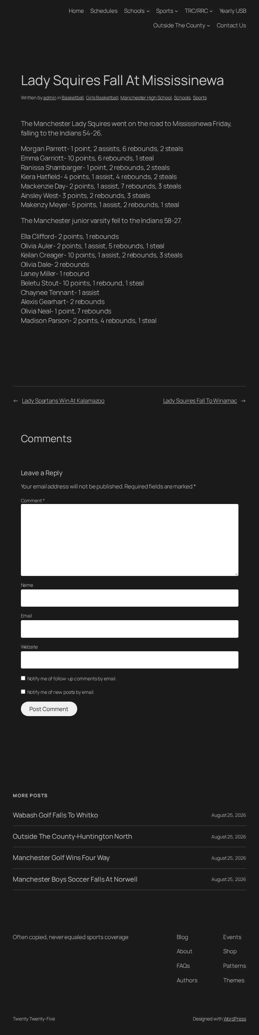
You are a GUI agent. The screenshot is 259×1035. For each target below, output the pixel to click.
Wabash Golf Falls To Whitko (55, 815)
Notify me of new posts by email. (60, 692)
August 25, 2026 (228, 815)
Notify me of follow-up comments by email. (71, 678)
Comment (33, 500)
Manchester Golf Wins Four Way (61, 857)
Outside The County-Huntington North (72, 836)
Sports (164, 11)
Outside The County (179, 25)
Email (26, 615)
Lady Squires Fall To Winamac (200, 400)
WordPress (235, 1018)
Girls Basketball (102, 97)
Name (27, 585)
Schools (134, 11)
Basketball (73, 97)
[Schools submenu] (148, 10)
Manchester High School (146, 97)
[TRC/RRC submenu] (211, 10)
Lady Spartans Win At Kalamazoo (63, 400)
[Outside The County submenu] (208, 25)
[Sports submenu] (176, 10)
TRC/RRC (196, 11)
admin (49, 97)
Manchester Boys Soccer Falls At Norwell (75, 879)
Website (29, 646)
